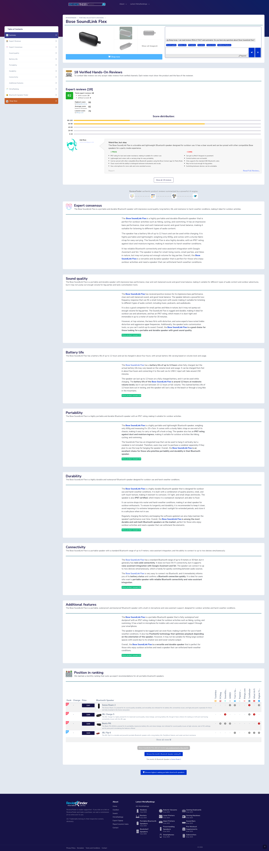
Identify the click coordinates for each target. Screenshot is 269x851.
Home (115, 806)
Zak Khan (83, 140)
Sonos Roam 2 (176, 759)
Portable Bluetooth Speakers (91, 18)
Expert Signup (118, 820)
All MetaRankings (142, 806)
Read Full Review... (251, 170)
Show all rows (163, 739)
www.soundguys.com (87, 142)
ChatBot (116, 810)
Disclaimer (80, 848)
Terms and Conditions (93, 848)
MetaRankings (118, 817)
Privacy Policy (70, 848)
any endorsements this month (177, 748)
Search (115, 813)
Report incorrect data (120, 824)
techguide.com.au (82, 104)
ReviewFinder (71, 18)
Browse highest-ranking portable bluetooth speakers (164, 772)
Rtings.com (80, 112)
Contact (115, 828)
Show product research (130, 335)
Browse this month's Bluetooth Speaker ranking (163, 754)
